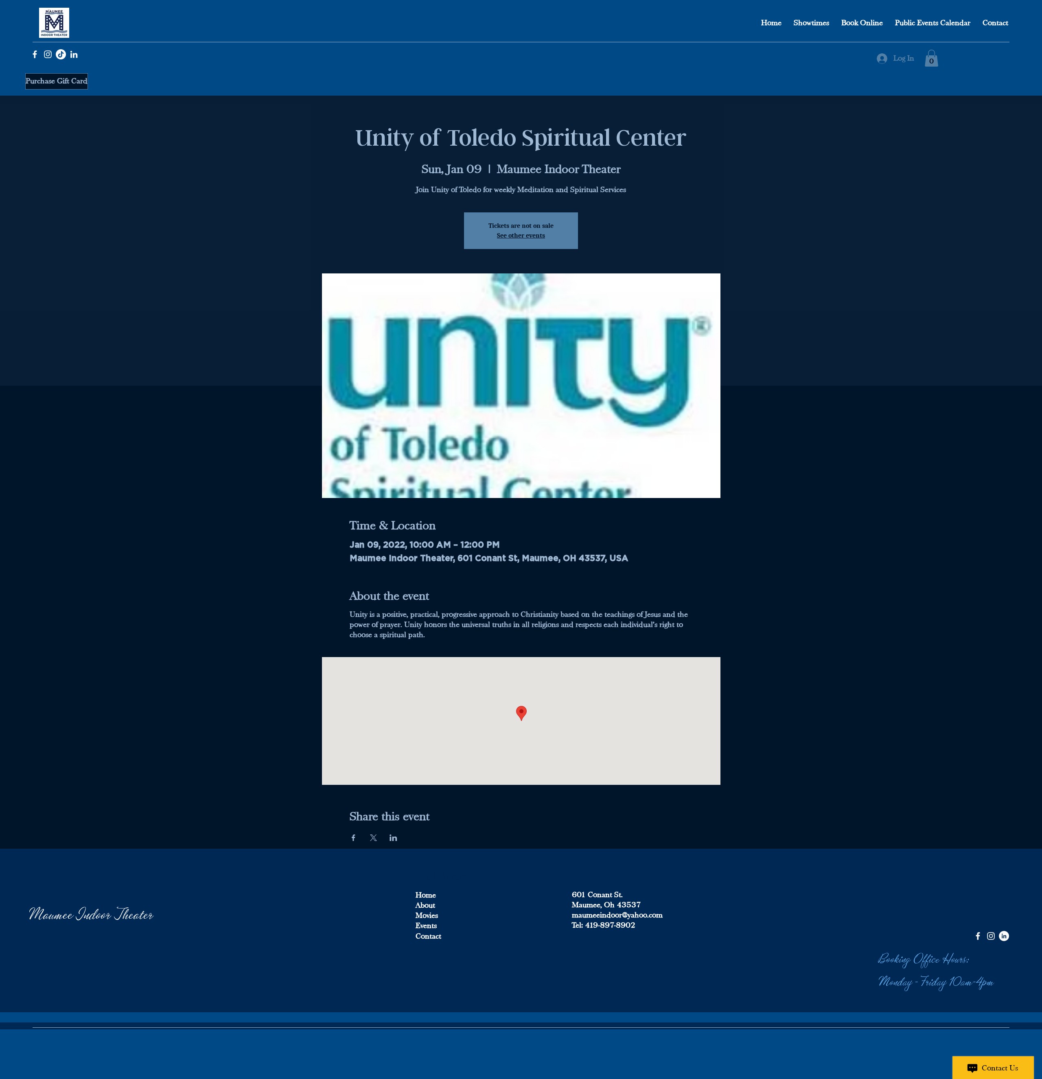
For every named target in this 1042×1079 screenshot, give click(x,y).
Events (426, 925)
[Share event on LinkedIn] (393, 837)
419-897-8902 (609, 925)
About (425, 905)
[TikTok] (61, 54)
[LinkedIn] (74, 54)
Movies (427, 915)
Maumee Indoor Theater (91, 913)
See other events (521, 235)
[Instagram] (48, 54)
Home (426, 895)
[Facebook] (35, 54)
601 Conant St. (597, 895)
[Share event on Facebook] (353, 837)
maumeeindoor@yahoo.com (617, 915)
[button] (931, 58)
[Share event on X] (373, 837)
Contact (428, 936)
